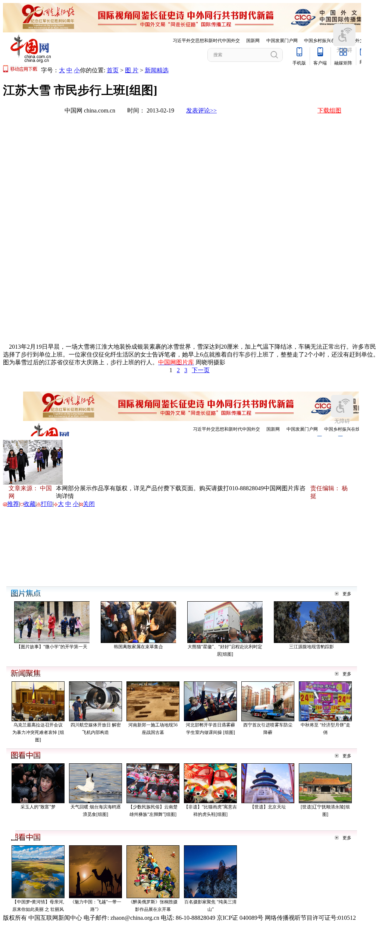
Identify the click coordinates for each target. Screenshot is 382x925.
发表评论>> (201, 110)
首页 (113, 70)
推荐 (13, 504)
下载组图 (329, 110)
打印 (47, 504)
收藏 (29, 504)
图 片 (131, 70)
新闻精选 (157, 70)
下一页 (201, 370)
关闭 (89, 504)
